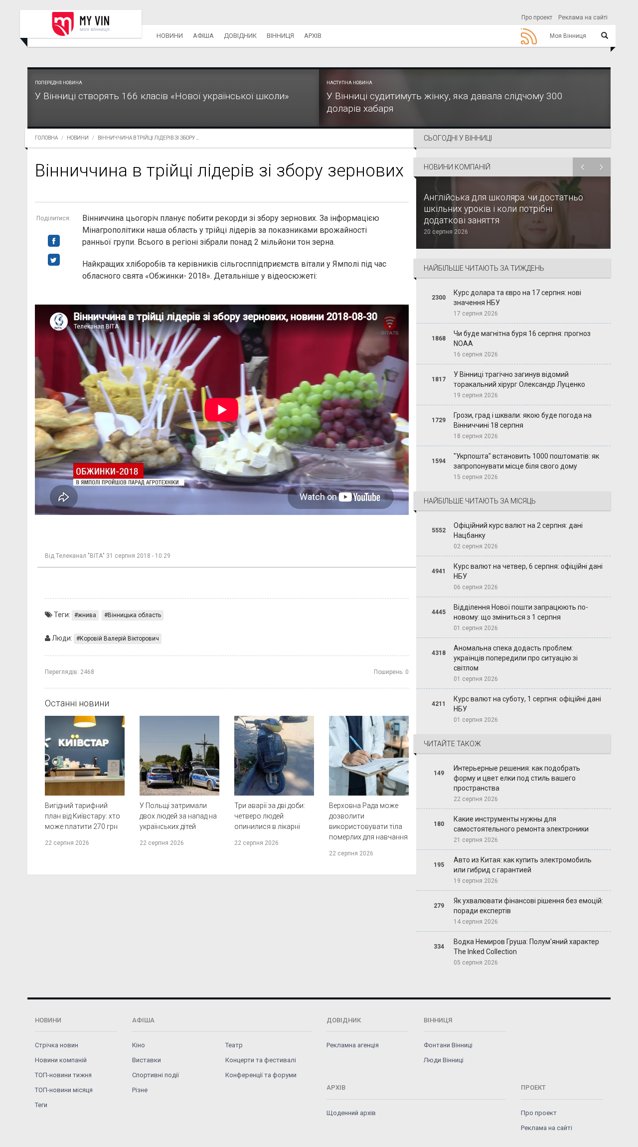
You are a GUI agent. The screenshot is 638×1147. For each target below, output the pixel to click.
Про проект (536, 17)
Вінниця (280, 35)
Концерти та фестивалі (260, 1060)
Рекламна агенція (352, 1045)
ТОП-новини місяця (64, 1090)
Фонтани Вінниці (448, 1045)
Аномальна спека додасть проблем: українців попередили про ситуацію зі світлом (516, 658)
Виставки (146, 1060)
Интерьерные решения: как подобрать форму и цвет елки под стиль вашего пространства (517, 778)
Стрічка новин (56, 1045)
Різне (140, 1090)
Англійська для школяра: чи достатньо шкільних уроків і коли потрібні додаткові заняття (503, 208)
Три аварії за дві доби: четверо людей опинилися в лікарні (269, 816)
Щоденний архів (351, 1113)
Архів (312, 35)
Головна (46, 138)
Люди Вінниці (444, 1060)
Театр (234, 1045)
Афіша (203, 35)
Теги (41, 1105)
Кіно (138, 1045)
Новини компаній (61, 1060)
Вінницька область (134, 615)
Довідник (240, 35)
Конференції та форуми (261, 1075)
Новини (170, 35)
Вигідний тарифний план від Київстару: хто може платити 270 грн (82, 816)
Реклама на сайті (583, 17)
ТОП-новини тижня (63, 1075)
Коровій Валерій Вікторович (119, 638)
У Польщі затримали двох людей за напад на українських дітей (178, 816)
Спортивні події (155, 1075)
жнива (87, 615)
